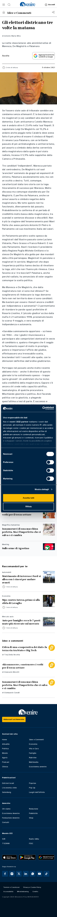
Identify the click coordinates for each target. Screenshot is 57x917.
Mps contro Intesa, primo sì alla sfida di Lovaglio (21, 601)
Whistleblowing (23, 891)
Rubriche (32, 757)
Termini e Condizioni (11, 887)
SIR (3, 839)
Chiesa (5, 766)
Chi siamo (6, 809)
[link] (28, 4)
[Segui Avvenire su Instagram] (12, 874)
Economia (33, 744)
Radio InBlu (34, 839)
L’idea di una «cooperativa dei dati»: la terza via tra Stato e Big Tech (24, 649)
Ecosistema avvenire (38, 766)
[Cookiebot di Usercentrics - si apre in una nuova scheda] (42, 408)
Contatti (5, 822)
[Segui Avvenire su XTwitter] (19, 874)
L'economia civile (9, 788)
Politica (5, 748)
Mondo (5, 753)
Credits (35, 891)
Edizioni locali (8, 783)
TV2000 (6, 843)
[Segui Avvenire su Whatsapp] (33, 874)
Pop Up (32, 788)
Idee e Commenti (36, 739)
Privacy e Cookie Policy (32, 887)
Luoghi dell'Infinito (37, 792)
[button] (3, 4)
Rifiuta (28, 506)
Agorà (4, 757)
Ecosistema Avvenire (11, 813)
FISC (31, 843)
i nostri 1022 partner (18, 422)
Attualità (5, 744)
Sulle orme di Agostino (15, 548)
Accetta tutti (28, 498)
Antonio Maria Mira (12, 36)
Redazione (33, 809)
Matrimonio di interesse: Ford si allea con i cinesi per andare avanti (21, 579)
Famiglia (32, 753)
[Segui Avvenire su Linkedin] (26, 874)
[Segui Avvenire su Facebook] (5, 874)
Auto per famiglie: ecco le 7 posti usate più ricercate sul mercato (21, 622)
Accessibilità (8, 891)
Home (4, 739)
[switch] (50, 462)
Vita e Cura (34, 748)
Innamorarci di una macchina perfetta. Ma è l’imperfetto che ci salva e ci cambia (21, 532)
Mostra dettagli (42, 489)
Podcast (5, 762)
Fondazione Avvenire (10, 818)
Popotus (32, 783)
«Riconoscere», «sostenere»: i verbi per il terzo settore (19, 513)
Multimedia (33, 762)
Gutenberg (6, 792)
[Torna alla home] (3, 12)
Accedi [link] (51, 4)
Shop (31, 818)
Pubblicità (33, 813)
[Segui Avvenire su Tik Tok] (46, 874)
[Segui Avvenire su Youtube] (39, 874)
